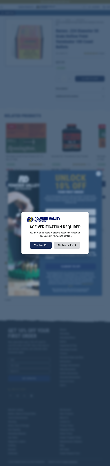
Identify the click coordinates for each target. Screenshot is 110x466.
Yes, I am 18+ (40, 245)
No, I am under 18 (67, 245)
